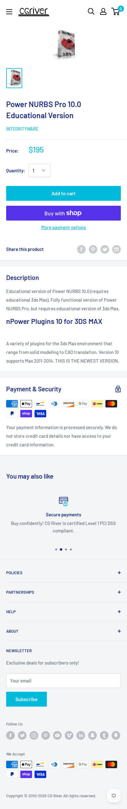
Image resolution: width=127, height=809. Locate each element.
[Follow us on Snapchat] (92, 735)
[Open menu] (9, 11)
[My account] (103, 11)
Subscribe (26, 699)
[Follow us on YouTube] (57, 735)
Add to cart (63, 193)
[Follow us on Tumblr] (104, 735)
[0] (116, 11)
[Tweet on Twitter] (104, 249)
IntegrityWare (22, 128)
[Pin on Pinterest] (93, 249)
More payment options (63, 227)
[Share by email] (116, 249)
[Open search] (91, 11)
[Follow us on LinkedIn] (80, 735)
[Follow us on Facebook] (10, 735)
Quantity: (15, 170)
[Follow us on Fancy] (116, 735)
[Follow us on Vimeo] (69, 735)
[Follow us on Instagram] (34, 735)
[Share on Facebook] (81, 249)
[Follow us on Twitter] (22, 735)
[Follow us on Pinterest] (45, 735)
